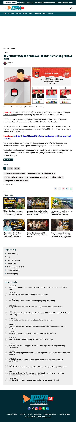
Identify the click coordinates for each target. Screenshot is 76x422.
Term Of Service (64, 414)
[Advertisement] (38, 30)
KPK (8, 257)
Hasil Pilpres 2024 (48, 174)
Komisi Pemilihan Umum (13, 177)
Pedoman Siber (12, 414)
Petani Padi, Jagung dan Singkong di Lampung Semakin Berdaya (32, 333)
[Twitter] (32, 408)
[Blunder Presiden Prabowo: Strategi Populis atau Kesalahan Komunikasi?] (14, 225)
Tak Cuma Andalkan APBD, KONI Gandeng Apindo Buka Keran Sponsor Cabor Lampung (37, 327)
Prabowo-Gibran (10, 115)
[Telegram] (47, 408)
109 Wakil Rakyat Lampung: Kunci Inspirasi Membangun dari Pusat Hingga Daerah (35, 2)
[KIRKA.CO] (15, 8)
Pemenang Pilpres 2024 (39, 177)
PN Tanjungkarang (13, 260)
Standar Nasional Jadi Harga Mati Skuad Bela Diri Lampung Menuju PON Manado (38, 367)
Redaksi (22, 414)
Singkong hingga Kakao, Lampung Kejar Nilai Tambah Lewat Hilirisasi (34, 380)
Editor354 (10, 62)
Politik (5, 53)
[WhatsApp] (43, 408)
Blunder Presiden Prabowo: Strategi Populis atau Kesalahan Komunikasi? (13, 235)
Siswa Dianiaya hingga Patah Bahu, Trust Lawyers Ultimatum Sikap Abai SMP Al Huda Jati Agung (39, 314)
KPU (26, 177)
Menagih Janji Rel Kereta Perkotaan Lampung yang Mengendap (32, 301)
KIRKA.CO (7, 112)
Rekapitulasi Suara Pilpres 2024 (16, 181)
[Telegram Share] (67, 188)
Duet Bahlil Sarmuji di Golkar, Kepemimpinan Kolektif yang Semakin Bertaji (37, 213)
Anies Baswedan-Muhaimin (14, 174)
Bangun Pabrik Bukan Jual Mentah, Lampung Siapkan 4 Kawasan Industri (35, 307)
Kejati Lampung (12, 274)
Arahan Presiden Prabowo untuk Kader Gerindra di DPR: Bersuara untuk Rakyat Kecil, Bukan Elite (61, 235)
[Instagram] (36, 408)
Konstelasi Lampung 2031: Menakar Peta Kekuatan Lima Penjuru (37, 235)
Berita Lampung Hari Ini (15, 267)
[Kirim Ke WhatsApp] (71, 188)
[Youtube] (40, 408)
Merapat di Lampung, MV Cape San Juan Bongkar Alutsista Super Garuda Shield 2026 (38, 288)
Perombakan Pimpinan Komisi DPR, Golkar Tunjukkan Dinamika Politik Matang (61, 213)
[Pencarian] (71, 8)
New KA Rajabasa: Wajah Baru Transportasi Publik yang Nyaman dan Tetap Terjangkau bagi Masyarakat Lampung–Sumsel (36, 374)
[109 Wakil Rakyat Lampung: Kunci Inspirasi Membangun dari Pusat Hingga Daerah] (14, 203)
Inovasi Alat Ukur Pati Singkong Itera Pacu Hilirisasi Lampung (31, 339)
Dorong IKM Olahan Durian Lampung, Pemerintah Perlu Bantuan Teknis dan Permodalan (36, 360)
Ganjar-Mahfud (34, 174)
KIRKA (30, 414)
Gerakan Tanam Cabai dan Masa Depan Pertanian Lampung (31, 320)
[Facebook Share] (55, 188)
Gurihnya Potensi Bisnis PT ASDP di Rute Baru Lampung (28, 294)
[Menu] (4, 8)
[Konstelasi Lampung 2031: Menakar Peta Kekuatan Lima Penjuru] (38, 225)
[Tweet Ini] (59, 188)
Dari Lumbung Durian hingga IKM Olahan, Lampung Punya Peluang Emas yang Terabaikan (37, 346)
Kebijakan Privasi (50, 414)
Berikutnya (8, 160)
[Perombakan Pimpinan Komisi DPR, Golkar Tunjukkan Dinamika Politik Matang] (62, 203)
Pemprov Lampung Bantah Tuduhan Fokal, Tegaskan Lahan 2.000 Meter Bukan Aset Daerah (39, 353)
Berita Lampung (12, 254)
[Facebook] (29, 408)
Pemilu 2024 (11, 264)
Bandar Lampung (13, 270)
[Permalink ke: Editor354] (5, 63)
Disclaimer (38, 414)
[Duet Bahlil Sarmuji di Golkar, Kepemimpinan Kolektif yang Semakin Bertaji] (38, 203)
